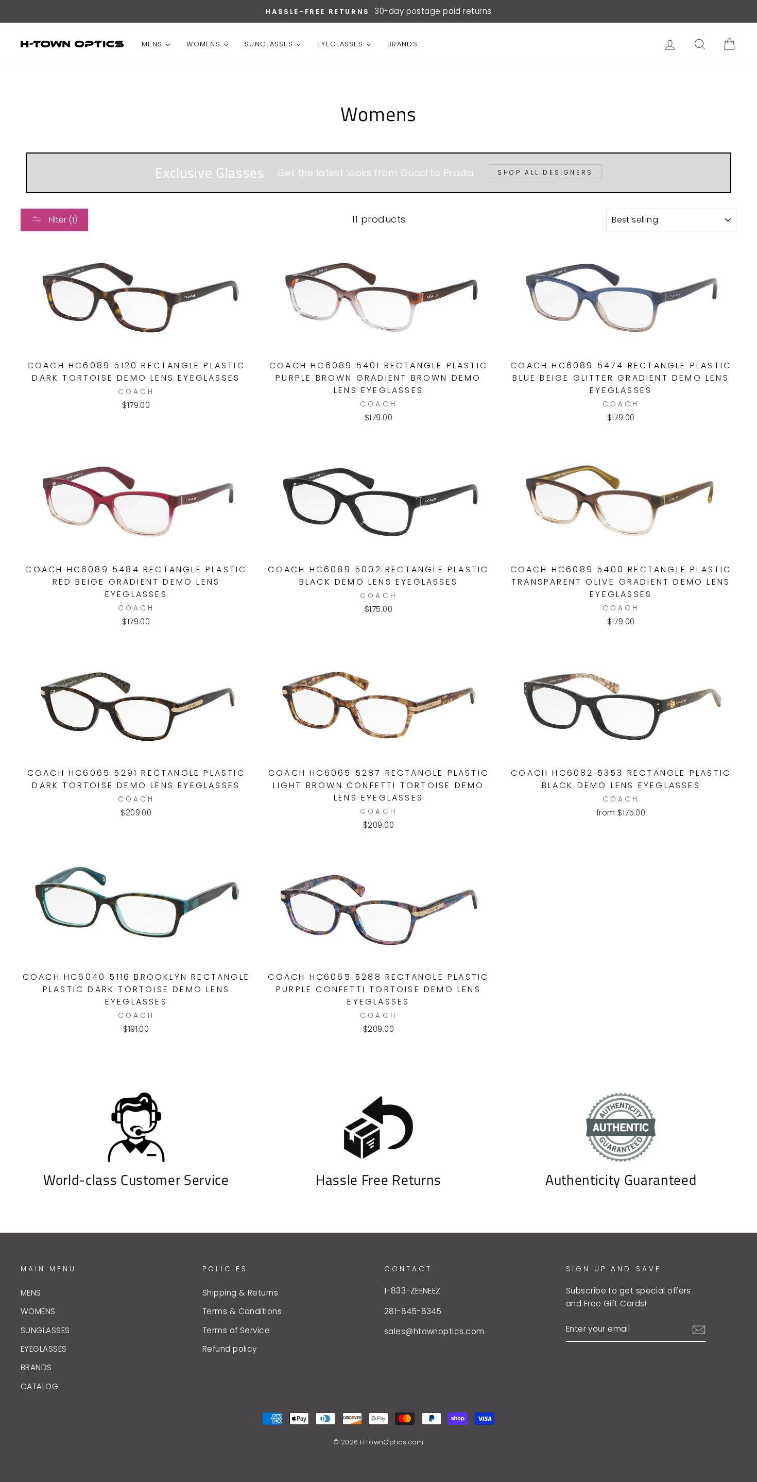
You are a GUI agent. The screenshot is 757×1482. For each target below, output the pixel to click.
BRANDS (36, 1367)
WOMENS (38, 1311)
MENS (31, 1292)
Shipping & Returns (240, 1292)
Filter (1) (62, 220)
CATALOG (39, 1386)
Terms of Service (236, 1330)
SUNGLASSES (45, 1330)
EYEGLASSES (44, 1348)
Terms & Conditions (242, 1311)
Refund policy (229, 1348)
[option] (378, 11)
